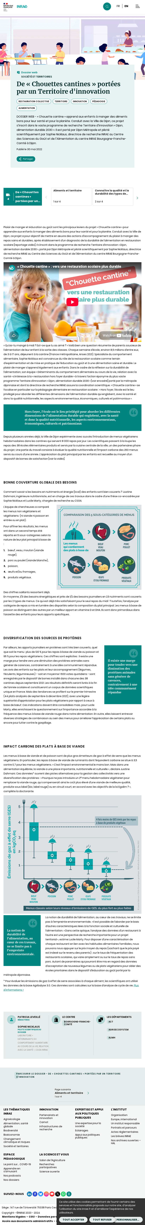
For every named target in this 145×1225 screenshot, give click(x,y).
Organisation (119, 1115)
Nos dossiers (11, 1180)
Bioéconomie (12, 1134)
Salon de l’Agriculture (52, 1160)
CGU (32, 1216)
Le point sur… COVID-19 (17, 1164)
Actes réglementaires (124, 1132)
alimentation (27, 108)
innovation (80, 101)
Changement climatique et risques (17, 1140)
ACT (111, 1021)
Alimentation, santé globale (16, 1125)
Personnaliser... (128, 1219)
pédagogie (98, 101)
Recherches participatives (48, 1166)
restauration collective (34, 101)
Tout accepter (73, 1219)
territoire (61, 101)
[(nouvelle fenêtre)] (72, 913)
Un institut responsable (125, 1123)
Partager (28, 158)
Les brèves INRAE (121, 1136)
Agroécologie (12, 1119)
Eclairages (81, 1130)
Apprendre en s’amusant (12, 1170)
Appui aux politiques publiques (87, 1136)
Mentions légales (14, 1216)
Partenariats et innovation (48, 1116)
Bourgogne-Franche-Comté (77, 1023)
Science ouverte (49, 1171)
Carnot (43, 1122)
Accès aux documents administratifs (27, 1221)
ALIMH (112, 1037)
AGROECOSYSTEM (119, 1029)
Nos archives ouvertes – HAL (126, 1142)
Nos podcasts (12, 1175)
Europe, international (124, 1119)
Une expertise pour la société (88, 1124)
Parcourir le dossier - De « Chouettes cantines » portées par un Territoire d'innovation (68, 1075)
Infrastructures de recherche (50, 1128)
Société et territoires (36, 76)
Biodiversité (11, 1130)
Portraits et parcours (124, 1127)
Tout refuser (102, 1219)
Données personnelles (53, 1216)
